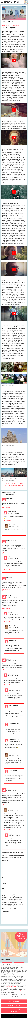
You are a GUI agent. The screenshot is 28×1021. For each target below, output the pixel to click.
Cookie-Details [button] (7, 1019)
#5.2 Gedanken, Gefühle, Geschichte (14, 485)
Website (4, 883)
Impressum (21, 1019)
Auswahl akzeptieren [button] (14, 1005)
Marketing (23, 994)
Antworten (7, 507)
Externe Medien (14, 996)
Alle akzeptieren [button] (14, 1001)
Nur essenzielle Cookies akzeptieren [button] (14, 1010)
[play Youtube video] (14, 60)
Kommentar (5, 860)
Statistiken (14, 994)
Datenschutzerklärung (9, 896)
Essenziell (6, 994)
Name (4, 877)
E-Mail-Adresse (6, 888)
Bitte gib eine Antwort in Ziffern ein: (11, 909)
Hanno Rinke (11, 2)
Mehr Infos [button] (14, 1016)
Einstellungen (23, 991)
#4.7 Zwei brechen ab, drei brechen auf (14, 483)
